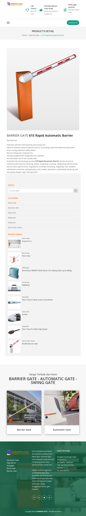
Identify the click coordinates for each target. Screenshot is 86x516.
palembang (61, 169)
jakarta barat (72, 164)
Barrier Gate (34, 35)
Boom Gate (11, 468)
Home (24, 35)
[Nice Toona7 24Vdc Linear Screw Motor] (14, 302)
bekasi (36, 164)
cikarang (52, 164)
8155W (24, 314)
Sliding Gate (12, 218)
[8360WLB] (14, 288)
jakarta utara (12, 166)
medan (44, 169)
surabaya (42, 166)
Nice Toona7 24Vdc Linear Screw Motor (37, 300)
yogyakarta (33, 166)
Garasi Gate (12, 213)
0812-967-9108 (34, 12)
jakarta (22, 164)
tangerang (44, 164)
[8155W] (14, 317)
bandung (29, 164)
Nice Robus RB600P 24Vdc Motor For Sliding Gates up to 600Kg (47, 270)
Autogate (10, 465)
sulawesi (72, 166)
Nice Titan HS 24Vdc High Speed (34, 329)
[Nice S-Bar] (14, 258)
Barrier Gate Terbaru (15, 227)
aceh (39, 169)
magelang (60, 166)
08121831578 (64, 471)
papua (12, 172)
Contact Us (73, 22)
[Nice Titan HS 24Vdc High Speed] (14, 332)
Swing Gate (12, 223)
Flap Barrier (11, 463)
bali (76, 169)
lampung (70, 169)
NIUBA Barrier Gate (30, 344)
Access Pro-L (27, 241)
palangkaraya (30, 169)
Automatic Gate (13, 208)
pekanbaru (52, 169)
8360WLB (26, 285)
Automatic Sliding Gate (73, 11)
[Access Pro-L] (14, 244)
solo (66, 166)
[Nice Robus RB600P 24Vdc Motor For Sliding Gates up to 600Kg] (14, 273)
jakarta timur (23, 166)
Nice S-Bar (26, 256)
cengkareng (61, 164)
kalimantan (11, 169)
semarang (51, 166)
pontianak (20, 169)
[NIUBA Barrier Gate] (14, 346)
